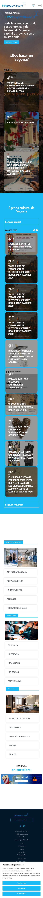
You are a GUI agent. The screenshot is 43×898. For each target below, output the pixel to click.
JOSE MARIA (13, 645)
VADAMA (12, 745)
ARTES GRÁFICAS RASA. (17, 572)
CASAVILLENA (15, 727)
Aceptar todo (21, 883)
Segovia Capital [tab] (13, 221)
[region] (21, 880)
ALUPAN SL (11, 599)
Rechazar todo (21, 894)
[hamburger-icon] (39, 5)
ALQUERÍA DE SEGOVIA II (19, 736)
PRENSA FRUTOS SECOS (17, 608)
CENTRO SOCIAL (14, 681)
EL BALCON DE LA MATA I (19, 718)
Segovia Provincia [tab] (14, 504)
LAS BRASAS (13, 672)
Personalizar (22, 888)
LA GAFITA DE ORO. (15, 590)
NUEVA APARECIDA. (15, 581)
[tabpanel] (21, 363)
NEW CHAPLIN (14, 663)
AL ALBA (12, 754)
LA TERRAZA (13, 654)
